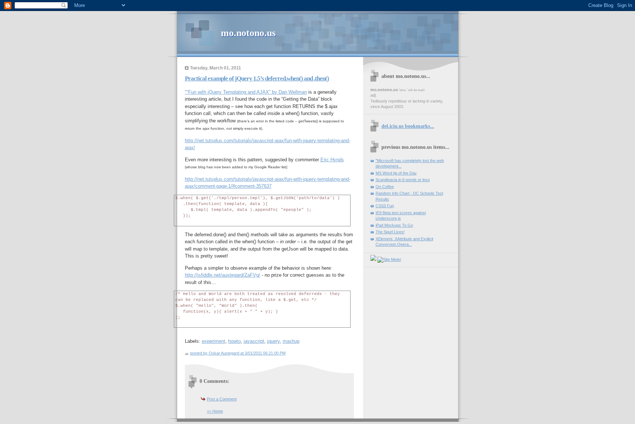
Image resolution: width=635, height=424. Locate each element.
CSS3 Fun (385, 206)
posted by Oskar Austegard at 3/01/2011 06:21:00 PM (238, 353)
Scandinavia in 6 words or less (403, 179)
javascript (254, 341)
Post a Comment (222, 399)
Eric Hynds (332, 159)
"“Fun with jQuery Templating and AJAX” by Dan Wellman (246, 92)
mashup (291, 341)
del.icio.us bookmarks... (407, 126)
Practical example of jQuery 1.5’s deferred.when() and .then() (257, 78)
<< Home (215, 411)
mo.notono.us (248, 33)
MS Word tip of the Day (396, 173)
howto (234, 341)
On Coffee (385, 186)
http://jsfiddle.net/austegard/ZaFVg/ (222, 275)
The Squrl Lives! (390, 232)
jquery (273, 341)
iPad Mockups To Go (394, 225)
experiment (213, 341)
